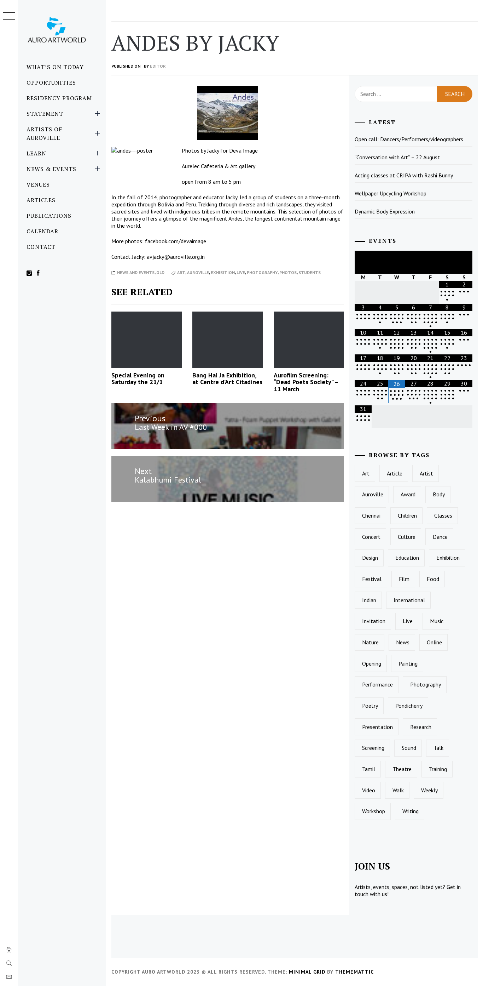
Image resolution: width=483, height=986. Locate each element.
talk (438, 747)
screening (373, 747)
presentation (377, 726)
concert (371, 536)
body (439, 494)
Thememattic (354, 972)
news (402, 642)
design (370, 557)
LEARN (36, 153)
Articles (41, 200)
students (309, 272)
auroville (198, 272)
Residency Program (59, 98)
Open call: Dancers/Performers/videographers (409, 139)
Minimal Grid (307, 972)
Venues (38, 184)
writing (410, 811)
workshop (373, 811)
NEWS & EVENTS (51, 169)
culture (406, 536)
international (409, 600)
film (404, 578)
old (160, 272)
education (407, 557)
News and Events (136, 272)
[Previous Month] (363, 262)
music (436, 621)
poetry (370, 705)
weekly (429, 790)
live (241, 272)
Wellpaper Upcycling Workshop (390, 193)
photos (288, 272)
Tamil (368, 769)
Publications (49, 216)
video (368, 790)
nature (370, 642)
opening (371, 663)
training (438, 769)
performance (377, 684)
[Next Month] (463, 262)
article (394, 473)
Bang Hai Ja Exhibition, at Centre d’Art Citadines (227, 378)
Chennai (371, 515)
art (181, 272)
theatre (402, 769)
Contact (41, 247)
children (407, 515)
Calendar (42, 231)
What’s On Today (55, 67)
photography (262, 272)
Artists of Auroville (44, 133)
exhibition (223, 272)
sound (409, 747)
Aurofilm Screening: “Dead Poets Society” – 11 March (306, 382)
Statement (45, 114)
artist (426, 473)
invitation (373, 621)
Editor (158, 66)
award (408, 494)
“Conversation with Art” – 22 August (397, 157)
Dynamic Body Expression (385, 211)
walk (398, 790)
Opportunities (51, 82)
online (434, 642)
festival (372, 578)
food (433, 578)
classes (443, 515)
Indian (369, 600)
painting (408, 663)
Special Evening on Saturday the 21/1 (137, 378)
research (420, 726)
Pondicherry (409, 705)
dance (440, 536)
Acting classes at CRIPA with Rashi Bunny (404, 175)
